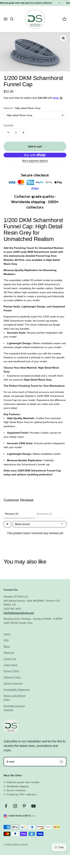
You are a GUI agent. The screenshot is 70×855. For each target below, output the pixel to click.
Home (7, 634)
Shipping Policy (12, 677)
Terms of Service (13, 683)
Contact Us (10, 658)
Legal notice (10, 664)
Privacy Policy (11, 670)
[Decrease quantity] (8, 132)
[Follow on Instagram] (15, 806)
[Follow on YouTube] (33, 806)
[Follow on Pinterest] (24, 806)
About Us (9, 652)
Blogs (7, 646)
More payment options (35, 160)
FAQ (6, 640)
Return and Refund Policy (14, 697)
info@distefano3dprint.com (19, 612)
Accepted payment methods (14, 707)
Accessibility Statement (17, 689)
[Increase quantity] (23, 132)
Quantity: (9, 125)
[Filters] (7, 524)
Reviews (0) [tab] (11, 513)
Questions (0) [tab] (44, 513)
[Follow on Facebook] (6, 806)
